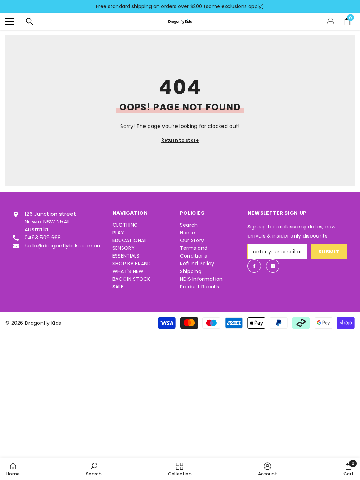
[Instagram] (272, 266)
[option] (180, 6)
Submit (328, 251)
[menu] (9, 21)
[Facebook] (254, 266)
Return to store (180, 140)
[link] (93, 469)
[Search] (29, 21)
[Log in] (330, 21)
